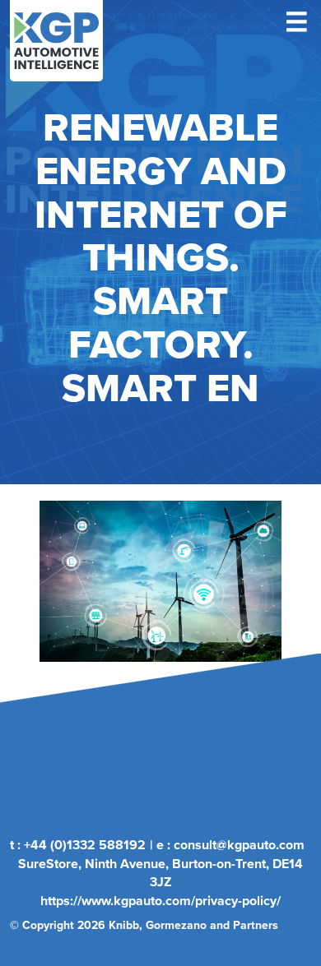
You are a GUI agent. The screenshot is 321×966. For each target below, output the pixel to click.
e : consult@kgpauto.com (230, 844)
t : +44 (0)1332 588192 (78, 844)
